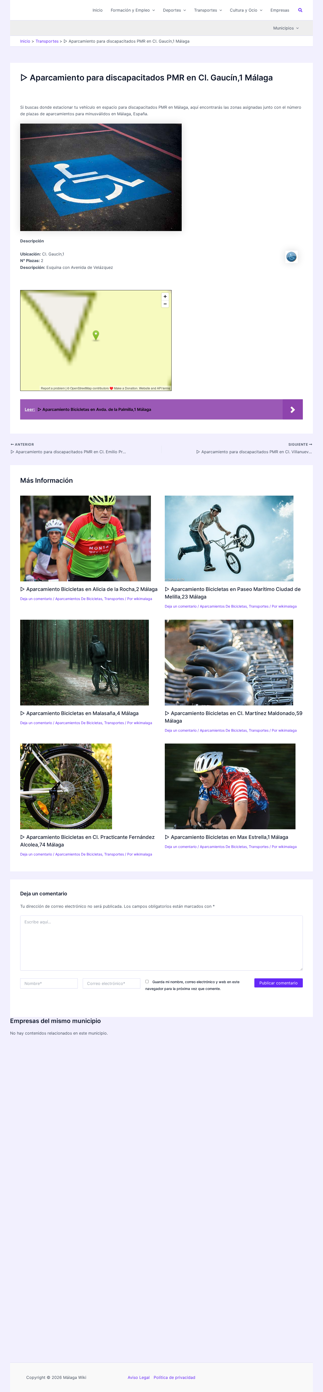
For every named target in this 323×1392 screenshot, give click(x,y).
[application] (152, 10)
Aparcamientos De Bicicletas (78, 598)
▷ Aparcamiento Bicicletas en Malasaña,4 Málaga (79, 713)
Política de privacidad (174, 1377)
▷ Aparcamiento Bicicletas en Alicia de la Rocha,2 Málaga (88, 589)
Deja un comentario (36, 598)
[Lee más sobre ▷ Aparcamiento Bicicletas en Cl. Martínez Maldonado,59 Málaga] (229, 662)
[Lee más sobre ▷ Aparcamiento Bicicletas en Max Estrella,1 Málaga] (230, 786)
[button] (133, 10)
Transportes (114, 598)
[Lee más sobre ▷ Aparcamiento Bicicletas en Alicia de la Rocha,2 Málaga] (85, 538)
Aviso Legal (139, 1377)
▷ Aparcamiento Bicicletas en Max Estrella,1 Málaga (226, 837)
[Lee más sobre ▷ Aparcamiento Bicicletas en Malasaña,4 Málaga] (84, 662)
